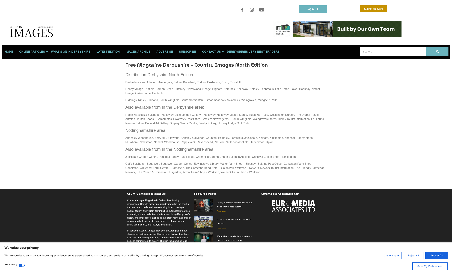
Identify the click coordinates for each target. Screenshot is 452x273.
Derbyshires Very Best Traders (253, 51)
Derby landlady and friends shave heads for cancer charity (234, 204)
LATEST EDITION (108, 51)
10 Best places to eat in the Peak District (234, 221)
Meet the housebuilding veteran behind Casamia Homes (234, 238)
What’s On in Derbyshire (70, 51)
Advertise (164, 51)
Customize (390, 255)
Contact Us (211, 51)
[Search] (437, 51)
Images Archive (138, 51)
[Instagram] (251, 9)
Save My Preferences (429, 266)
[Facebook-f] (242, 9)
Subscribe (187, 51)
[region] (226, 257)
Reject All (413, 255)
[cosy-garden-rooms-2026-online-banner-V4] (337, 36)
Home (9, 51)
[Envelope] (261, 9)
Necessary (10, 264)
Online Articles (32, 51)
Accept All (436, 255)
